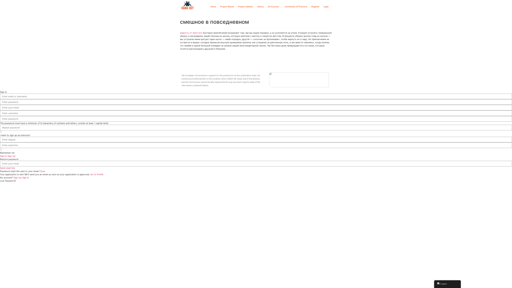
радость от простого (191, 32)
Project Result (227, 6)
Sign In (25, 177)
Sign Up (17, 177)
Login (326, 6)
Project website (245, 6)
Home (213, 6)
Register (315, 6)
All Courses (273, 6)
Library (260, 6)
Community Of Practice (296, 6)
